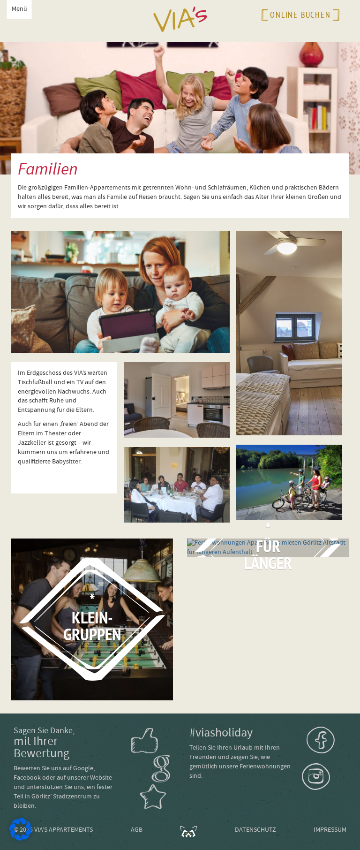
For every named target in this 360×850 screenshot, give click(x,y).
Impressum (330, 830)
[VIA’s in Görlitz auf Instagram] (326, 776)
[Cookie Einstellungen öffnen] (20, 839)
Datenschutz (255, 830)
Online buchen (300, 14)
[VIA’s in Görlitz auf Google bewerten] (161, 769)
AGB (136, 830)
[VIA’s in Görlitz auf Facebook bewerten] (145, 741)
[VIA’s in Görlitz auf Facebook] (329, 740)
